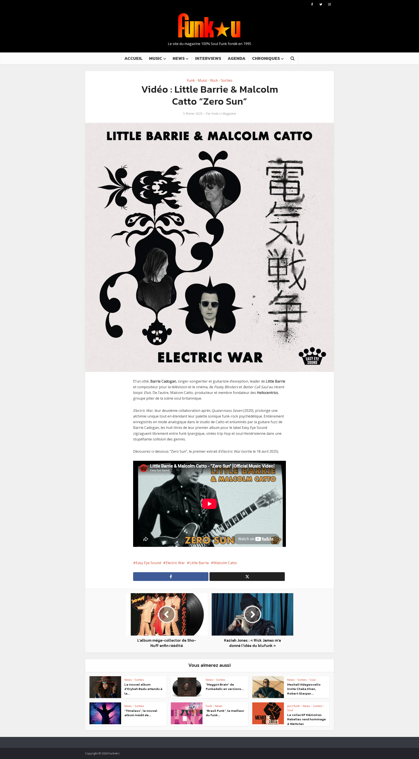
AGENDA (237, 58)
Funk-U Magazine (223, 114)
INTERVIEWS (208, 58)
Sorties (226, 80)
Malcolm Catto (225, 562)
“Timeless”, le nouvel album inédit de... (140, 712)
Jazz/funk (293, 706)
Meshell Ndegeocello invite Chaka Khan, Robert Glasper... (304, 689)
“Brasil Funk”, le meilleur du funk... (225, 712)
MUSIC (155, 58)
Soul (313, 680)
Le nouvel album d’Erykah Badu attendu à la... (143, 689)
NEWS (179, 58)
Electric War (175, 562)
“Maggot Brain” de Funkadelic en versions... (225, 686)
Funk (191, 80)
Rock (214, 80)
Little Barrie (199, 562)
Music (202, 80)
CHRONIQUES (266, 58)
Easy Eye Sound (148, 562)
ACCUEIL (133, 58)
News (128, 680)
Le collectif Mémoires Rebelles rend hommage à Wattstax (306, 719)
